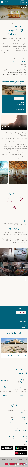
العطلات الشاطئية (21, 29)
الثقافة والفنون (21, 19)
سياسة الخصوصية (8, 32)
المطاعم (13, 25)
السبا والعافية (21, 25)
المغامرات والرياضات (10, 19)
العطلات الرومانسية (11, 22)
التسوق (12, 29)
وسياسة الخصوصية (16, 35)
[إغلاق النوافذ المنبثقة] (2, 2)
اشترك (14, 463)
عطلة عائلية (22, 22)
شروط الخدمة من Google (7, 35)
